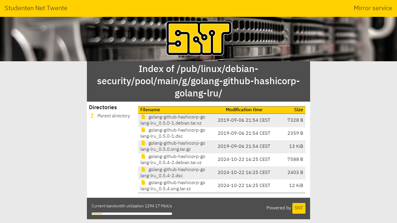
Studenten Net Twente (36, 8)
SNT (299, 208)
